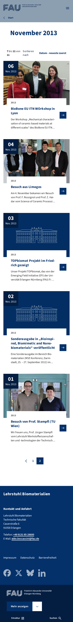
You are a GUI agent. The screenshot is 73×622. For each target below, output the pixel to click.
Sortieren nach (28, 53)
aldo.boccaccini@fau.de (25, 539)
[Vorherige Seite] (26, 460)
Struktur (15, 618)
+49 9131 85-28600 (23, 534)
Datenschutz (27, 558)
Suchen (53, 618)
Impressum (9, 558)
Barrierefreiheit (47, 558)
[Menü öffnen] (67, 8)
